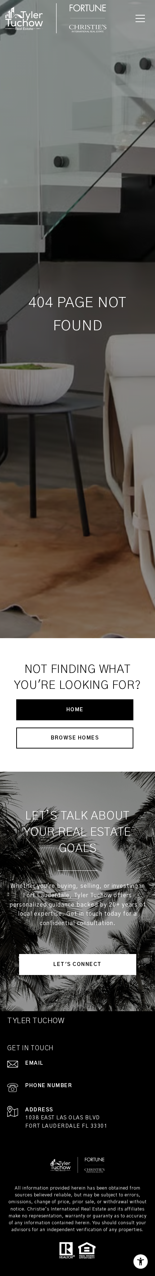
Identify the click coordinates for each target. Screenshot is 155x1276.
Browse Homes (75, 738)
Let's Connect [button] (77, 964)
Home (75, 709)
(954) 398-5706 (44, 1094)
